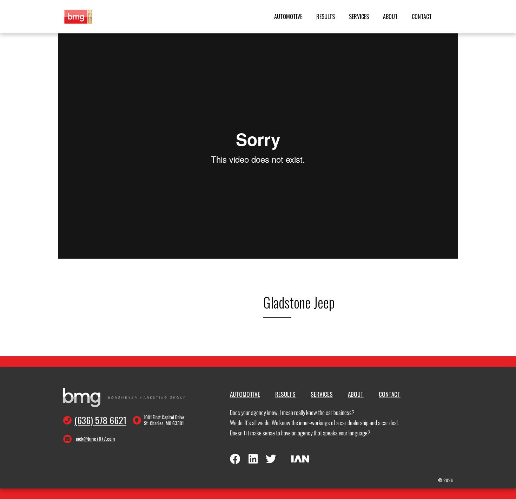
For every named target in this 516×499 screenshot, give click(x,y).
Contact (422, 16)
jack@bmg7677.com (95, 438)
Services (359, 16)
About (390, 16)
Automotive (288, 16)
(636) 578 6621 (100, 420)
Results (325, 16)
